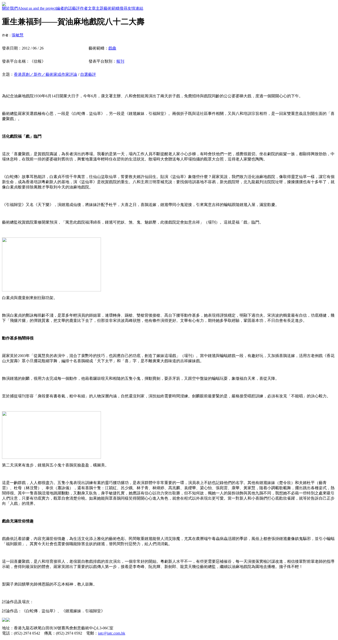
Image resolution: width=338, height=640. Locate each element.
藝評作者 (80, 8)
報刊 (120, 61)
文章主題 (96, 8)
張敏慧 (18, 35)
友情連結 (135, 8)
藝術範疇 (112, 8)
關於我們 (10, 8)
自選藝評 (88, 74)
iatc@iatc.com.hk (111, 633)
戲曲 (112, 48)
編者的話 (64, 8)
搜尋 (123, 8)
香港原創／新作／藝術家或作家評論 (45, 74)
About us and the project (37, 8)
